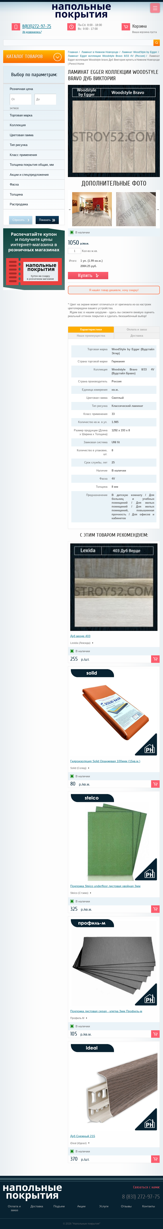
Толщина (16, 194)
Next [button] (158, 209)
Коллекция (18, 125)
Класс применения (23, 155)
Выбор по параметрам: (34, 74)
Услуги (103, 1206)
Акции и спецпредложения (29, 174)
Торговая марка (21, 115)
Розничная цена (21, 89)
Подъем (59, 1206)
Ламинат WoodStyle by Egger (139, 52)
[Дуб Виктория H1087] (114, 176)
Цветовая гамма (21, 135)
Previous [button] (70, 209)
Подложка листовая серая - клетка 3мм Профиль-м (106, 1011)
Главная (73, 52)
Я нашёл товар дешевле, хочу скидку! (114, 290)
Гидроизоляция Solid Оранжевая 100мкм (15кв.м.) (105, 761)
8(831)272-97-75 (36, 26)
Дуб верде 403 (80, 636)
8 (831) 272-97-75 (141, 1197)
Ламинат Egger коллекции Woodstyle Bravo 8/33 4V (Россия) (106, 55)
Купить (85, 275)
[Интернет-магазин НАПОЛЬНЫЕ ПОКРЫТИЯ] (81, 12)
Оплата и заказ (137, 329)
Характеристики (91, 329)
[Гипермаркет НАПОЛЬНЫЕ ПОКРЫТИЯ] (39, 1193)
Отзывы (126, 1206)
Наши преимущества (91, 335)
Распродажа (19, 204)
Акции (81, 1206)
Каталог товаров (24, 56)
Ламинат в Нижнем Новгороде (100, 52)
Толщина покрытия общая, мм (32, 164)
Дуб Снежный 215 (82, 1136)
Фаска (14, 184)
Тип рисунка (18, 145)
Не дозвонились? (31, 32)
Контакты (148, 1206)
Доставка (137, 335)
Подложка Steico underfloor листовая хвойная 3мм (105, 886)
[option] (92, 209)
